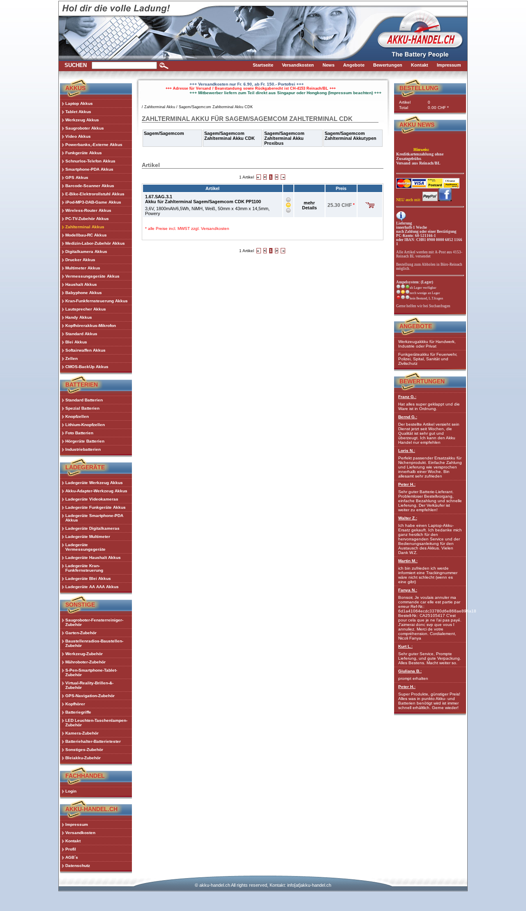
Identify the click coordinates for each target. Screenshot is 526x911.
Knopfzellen (77, 416)
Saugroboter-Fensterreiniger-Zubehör (94, 622)
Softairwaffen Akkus (85, 350)
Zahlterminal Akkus (84, 227)
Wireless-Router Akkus (88, 210)
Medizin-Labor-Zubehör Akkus (95, 243)
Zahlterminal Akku (159, 107)
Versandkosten (215, 228)
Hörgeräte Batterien (84, 441)
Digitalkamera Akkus (86, 251)
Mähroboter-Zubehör (85, 662)
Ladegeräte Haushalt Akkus (93, 557)
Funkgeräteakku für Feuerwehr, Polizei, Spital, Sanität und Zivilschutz (427, 359)
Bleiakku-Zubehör (83, 758)
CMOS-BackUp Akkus (86, 366)
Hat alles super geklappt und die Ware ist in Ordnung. (429, 402)
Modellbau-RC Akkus (86, 235)
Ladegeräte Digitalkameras (92, 528)
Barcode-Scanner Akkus (89, 185)
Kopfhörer (75, 704)
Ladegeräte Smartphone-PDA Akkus (94, 517)
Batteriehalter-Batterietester (93, 741)
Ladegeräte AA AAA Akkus (92, 586)
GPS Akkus (76, 177)
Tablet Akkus (78, 111)
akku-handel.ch (214, 885)
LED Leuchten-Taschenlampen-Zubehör (96, 722)
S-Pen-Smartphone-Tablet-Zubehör (91, 672)
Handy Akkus (78, 317)
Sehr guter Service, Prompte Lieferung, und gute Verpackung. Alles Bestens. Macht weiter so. (429, 654)
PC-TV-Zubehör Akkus (87, 218)
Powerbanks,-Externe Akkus (93, 144)
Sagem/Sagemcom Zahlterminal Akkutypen (350, 136)
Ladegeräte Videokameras (91, 499)
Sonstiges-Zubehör (84, 749)
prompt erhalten (413, 675)
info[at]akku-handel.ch (309, 885)
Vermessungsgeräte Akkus (92, 276)
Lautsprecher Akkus (85, 309)
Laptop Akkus (79, 103)
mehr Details (309, 205)
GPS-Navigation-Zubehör (90, 695)
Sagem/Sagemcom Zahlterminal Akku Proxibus (284, 138)
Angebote (415, 326)
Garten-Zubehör (81, 633)
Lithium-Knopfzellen (85, 424)
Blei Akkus (76, 342)
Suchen (76, 65)
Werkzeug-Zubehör (84, 653)
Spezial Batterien (82, 408)
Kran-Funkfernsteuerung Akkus (96, 301)
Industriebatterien (83, 449)
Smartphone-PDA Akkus (89, 169)
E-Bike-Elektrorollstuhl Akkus (95, 194)
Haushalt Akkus (81, 284)
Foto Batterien (79, 433)
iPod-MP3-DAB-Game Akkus (93, 202)
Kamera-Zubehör (82, 733)
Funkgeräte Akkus (83, 153)
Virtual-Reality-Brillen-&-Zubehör (89, 685)
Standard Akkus (81, 333)
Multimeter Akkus (82, 268)
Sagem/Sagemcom (164, 133)
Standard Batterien (84, 400)
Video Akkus (78, 136)
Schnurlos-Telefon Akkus (90, 161)
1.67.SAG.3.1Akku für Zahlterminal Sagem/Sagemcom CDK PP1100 (203, 199)
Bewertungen (422, 381)
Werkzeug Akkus (82, 120)
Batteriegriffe (78, 712)
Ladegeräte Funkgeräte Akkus (95, 507)
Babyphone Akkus (83, 292)
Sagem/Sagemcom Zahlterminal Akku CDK (216, 107)
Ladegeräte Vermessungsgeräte (85, 547)
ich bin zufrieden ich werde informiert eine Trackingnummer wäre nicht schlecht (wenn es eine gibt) (427, 571)
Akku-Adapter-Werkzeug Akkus (96, 491)
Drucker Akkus (80, 259)
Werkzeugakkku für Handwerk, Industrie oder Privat (427, 343)
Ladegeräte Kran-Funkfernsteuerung (84, 568)
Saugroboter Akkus (84, 128)
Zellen (71, 358)
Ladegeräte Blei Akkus (88, 578)
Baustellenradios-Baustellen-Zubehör (94, 643)
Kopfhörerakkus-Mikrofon (90, 325)
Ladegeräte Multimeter (87, 536)
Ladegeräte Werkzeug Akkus (94, 482)
